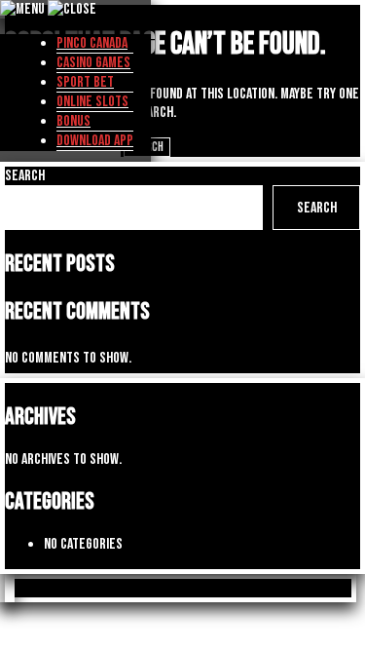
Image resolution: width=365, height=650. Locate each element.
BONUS (73, 121)
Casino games (93, 63)
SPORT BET (85, 82)
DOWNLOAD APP (94, 141)
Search (25, 176)
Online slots (92, 102)
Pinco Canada (92, 43)
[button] (10, 588)
